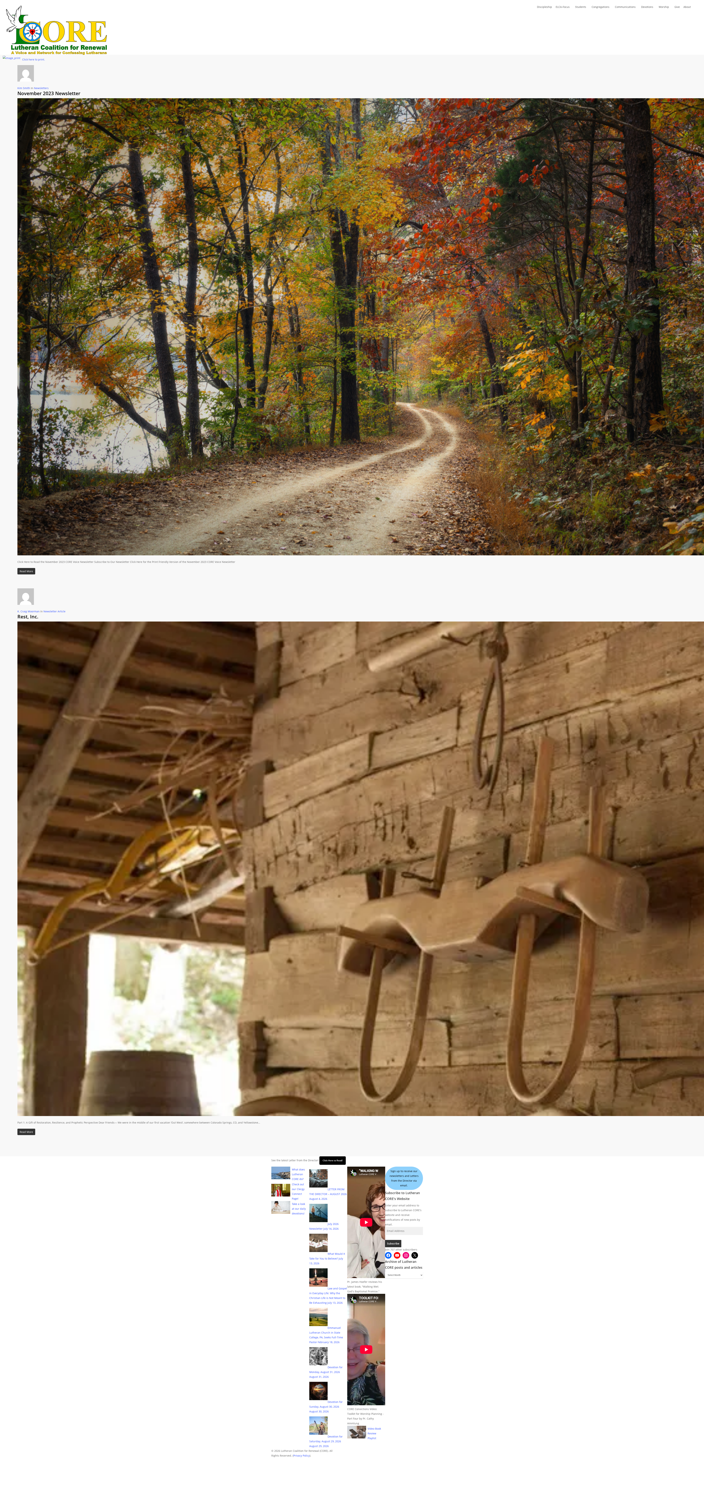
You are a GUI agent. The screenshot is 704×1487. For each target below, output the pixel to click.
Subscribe (393, 1243)
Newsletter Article (54, 611)
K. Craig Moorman (28, 611)
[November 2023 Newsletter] (360, 557)
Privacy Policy (301, 1455)
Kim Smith (23, 88)
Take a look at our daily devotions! (299, 1208)
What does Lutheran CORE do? (298, 1174)
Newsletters (41, 88)
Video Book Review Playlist (374, 1433)
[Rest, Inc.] (360, 1118)
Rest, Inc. (27, 616)
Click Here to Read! (332, 1160)
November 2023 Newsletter (48, 93)
